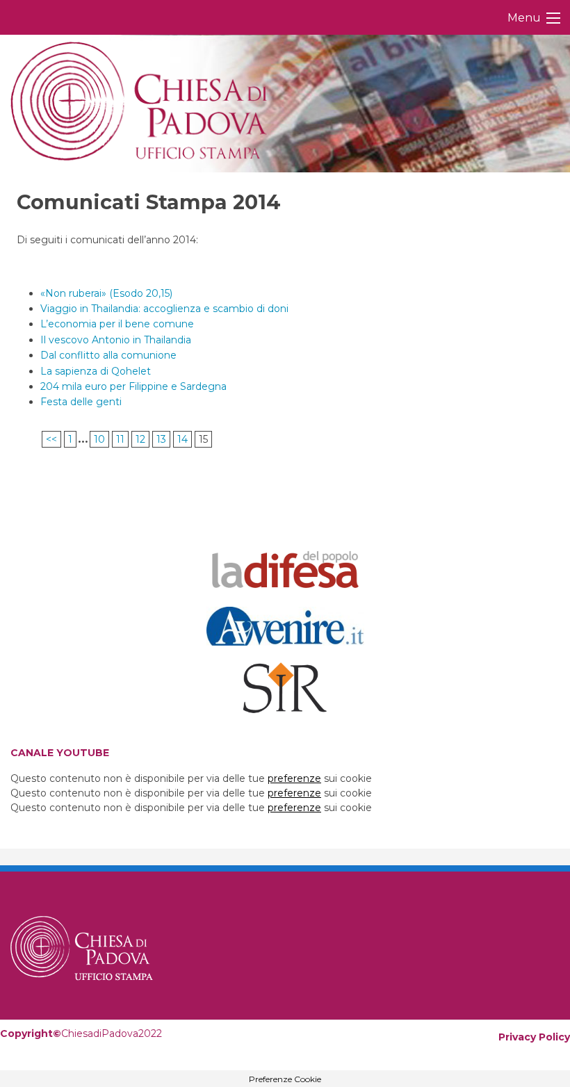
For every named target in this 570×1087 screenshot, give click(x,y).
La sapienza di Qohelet (95, 371)
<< (51, 439)
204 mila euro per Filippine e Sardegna (133, 386)
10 (99, 439)
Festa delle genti (81, 401)
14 (182, 439)
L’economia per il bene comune (117, 324)
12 (140, 439)
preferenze (294, 778)
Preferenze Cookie (285, 1079)
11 (120, 439)
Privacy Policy (534, 1037)
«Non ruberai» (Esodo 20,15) (106, 293)
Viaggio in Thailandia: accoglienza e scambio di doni (164, 308)
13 (161, 439)
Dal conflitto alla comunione (108, 355)
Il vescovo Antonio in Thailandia (115, 340)
